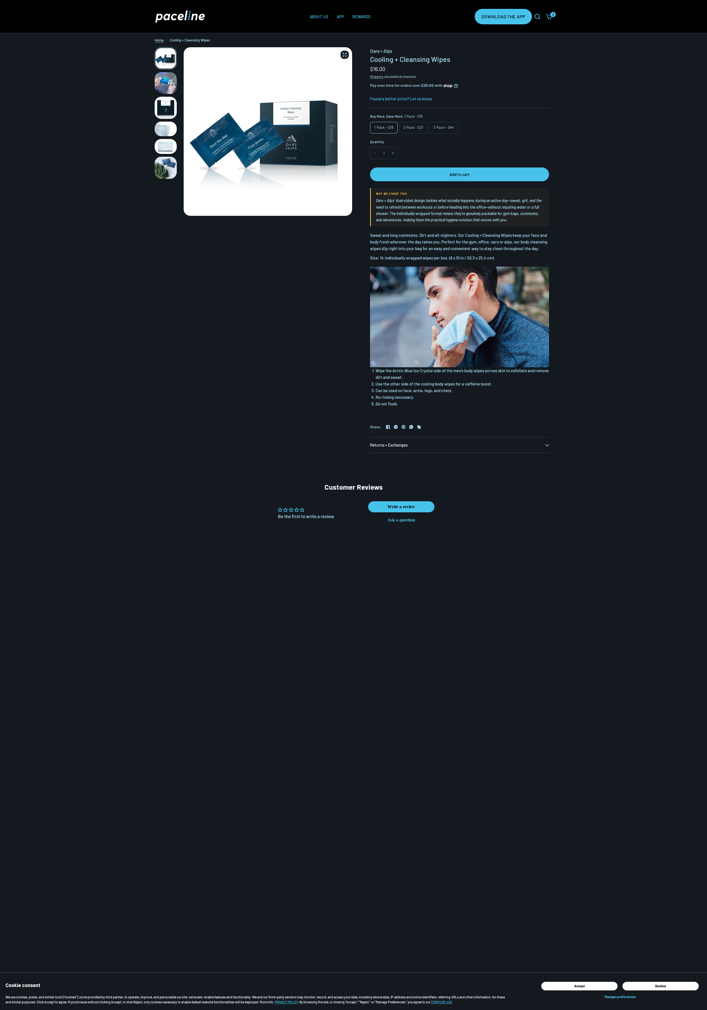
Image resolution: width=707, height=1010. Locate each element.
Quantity (377, 142)
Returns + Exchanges (389, 444)
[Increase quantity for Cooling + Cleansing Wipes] (393, 153)
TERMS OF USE (441, 1002)
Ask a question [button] (401, 520)
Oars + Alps (381, 51)
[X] (395, 427)
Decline (660, 986)
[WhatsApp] (411, 427)
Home (159, 40)
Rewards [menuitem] (361, 16)
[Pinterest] (403, 427)
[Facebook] (388, 427)
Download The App (503, 16)
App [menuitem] (340, 16)
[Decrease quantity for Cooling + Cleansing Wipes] (374, 153)
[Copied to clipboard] (419, 427)
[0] (547, 16)
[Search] (537, 16)
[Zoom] (345, 55)
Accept (579, 986)
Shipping (376, 76)
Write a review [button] (401, 506)
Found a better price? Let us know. (401, 98)
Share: (375, 427)
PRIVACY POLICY (286, 1002)
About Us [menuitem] (319, 16)
